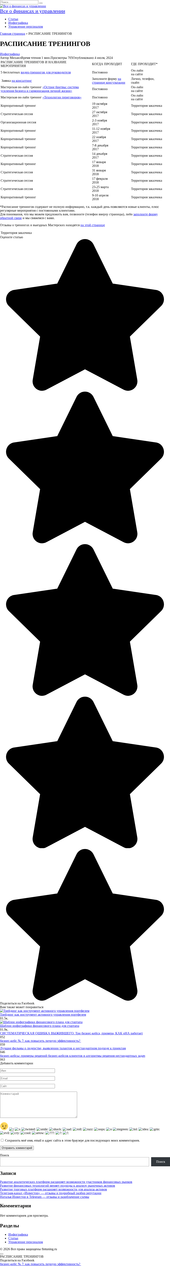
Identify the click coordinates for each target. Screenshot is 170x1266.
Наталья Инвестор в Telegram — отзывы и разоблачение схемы (44, 1197)
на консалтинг (22, 80)
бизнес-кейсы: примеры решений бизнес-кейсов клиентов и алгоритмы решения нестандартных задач (72, 1055)
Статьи (13, 19)
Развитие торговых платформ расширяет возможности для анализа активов (53, 1189)
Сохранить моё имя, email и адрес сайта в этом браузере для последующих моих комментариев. (72, 1140)
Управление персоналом (25, 26)
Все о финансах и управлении (32, 11)
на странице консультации (108, 80)
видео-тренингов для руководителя (46, 72)
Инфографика (18, 23)
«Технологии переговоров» (61, 97)
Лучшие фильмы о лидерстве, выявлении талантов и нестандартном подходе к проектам (63, 1048)
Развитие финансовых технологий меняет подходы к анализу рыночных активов (57, 1185)
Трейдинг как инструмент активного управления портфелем (43, 1014)
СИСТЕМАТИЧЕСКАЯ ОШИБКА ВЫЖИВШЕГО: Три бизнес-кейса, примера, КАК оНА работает (71, 1033)
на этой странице (92, 225)
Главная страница (12, 33)
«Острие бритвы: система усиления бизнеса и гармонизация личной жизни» (40, 89)
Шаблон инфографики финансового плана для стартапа (39, 1026)
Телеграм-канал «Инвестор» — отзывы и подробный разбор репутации (50, 1193)
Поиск (4, 1155)
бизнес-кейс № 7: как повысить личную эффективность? (40, 1041)
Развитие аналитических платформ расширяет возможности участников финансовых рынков (66, 1182)
